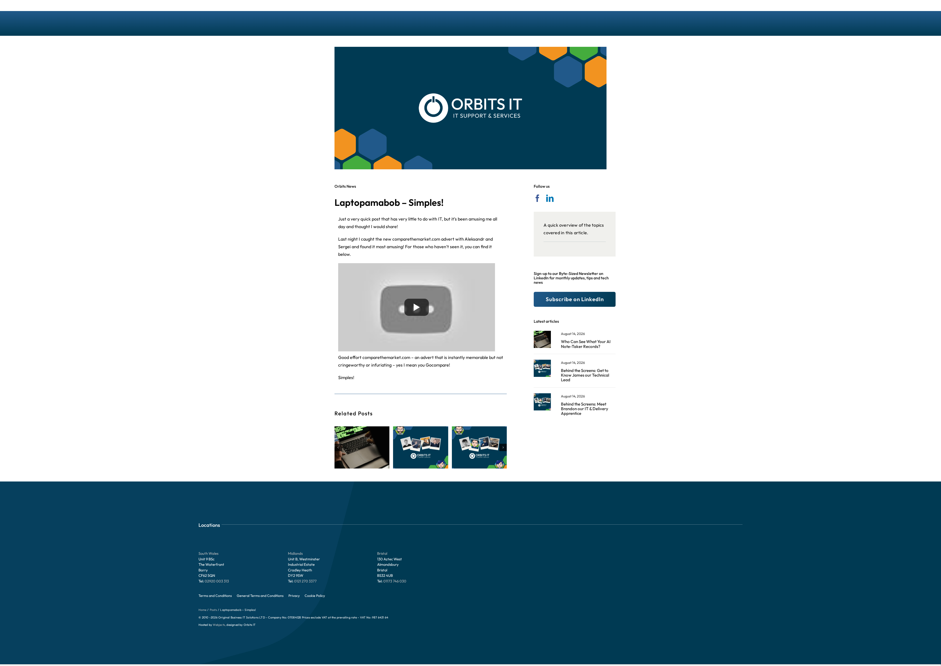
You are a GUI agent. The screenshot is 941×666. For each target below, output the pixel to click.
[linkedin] (550, 198)
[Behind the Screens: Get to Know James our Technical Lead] (420, 447)
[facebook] (537, 198)
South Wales (208, 553)
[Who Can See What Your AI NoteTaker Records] (542, 333)
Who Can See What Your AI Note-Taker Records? (586, 344)
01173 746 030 (394, 581)
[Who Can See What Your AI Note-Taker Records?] (361, 447)
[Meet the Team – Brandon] (542, 395)
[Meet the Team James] (542, 362)
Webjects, (219, 625)
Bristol (382, 553)
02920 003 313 (217, 581)
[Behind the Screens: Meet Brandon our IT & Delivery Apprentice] (479, 447)
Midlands (295, 553)
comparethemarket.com (416, 239)
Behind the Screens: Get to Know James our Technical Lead (585, 375)
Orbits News (345, 186)
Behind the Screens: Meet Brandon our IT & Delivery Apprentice (584, 408)
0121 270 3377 (305, 581)
